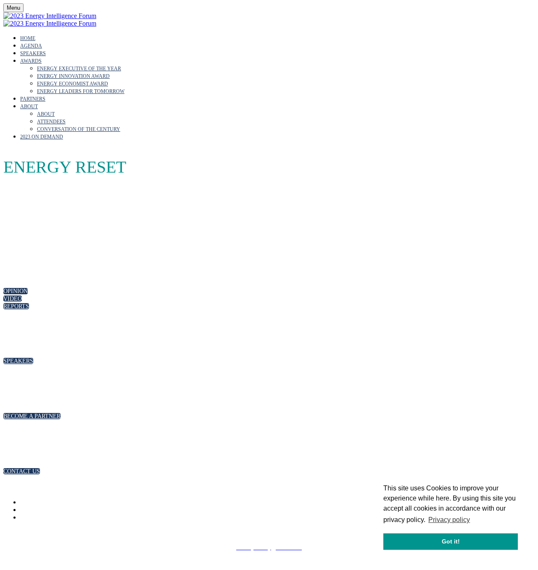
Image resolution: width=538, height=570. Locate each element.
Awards (31, 61)
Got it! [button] (451, 541)
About (29, 106)
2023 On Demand (41, 137)
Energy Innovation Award (73, 76)
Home (27, 38)
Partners (32, 99)
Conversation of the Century (78, 129)
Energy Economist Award (72, 84)
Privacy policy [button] (449, 519)
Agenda (31, 46)
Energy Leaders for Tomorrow (80, 91)
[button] (15, 291)
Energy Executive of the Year (79, 69)
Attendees (51, 122)
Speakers (33, 53)
